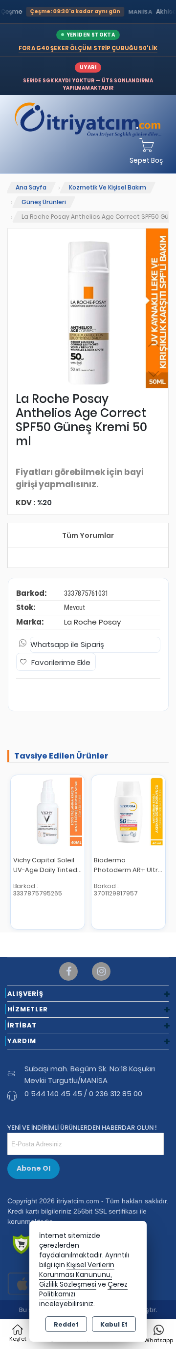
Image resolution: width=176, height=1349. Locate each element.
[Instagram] (101, 971)
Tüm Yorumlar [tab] (88, 535)
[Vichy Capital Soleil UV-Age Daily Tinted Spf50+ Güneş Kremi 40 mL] (47, 811)
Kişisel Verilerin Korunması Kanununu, (76, 1269)
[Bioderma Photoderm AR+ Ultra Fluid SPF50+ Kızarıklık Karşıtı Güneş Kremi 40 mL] (128, 811)
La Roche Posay (92, 622)
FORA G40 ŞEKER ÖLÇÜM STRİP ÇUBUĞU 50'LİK (88, 48)
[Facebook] (68, 971)
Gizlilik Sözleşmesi (67, 1284)
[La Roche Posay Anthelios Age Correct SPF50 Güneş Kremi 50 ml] (88, 308)
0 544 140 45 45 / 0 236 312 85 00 (83, 1093)
